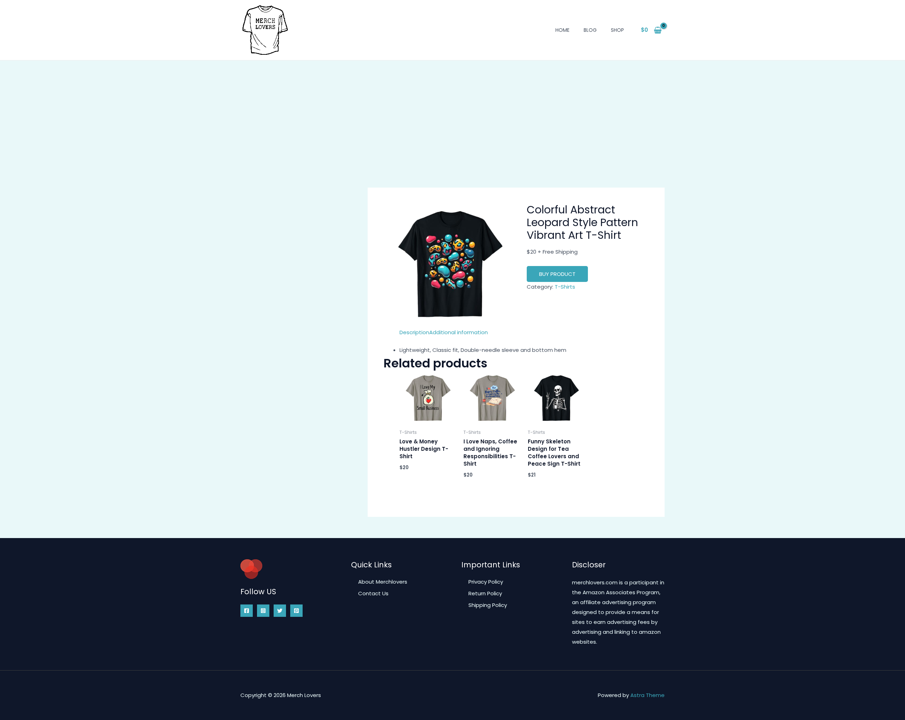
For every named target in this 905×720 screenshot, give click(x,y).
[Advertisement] (452, 113)
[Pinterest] (296, 610)
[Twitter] (280, 610)
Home (562, 30)
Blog (590, 30)
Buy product (557, 274)
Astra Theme (647, 695)
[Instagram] (263, 610)
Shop (617, 30)
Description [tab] (414, 332)
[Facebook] (246, 610)
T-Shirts (565, 286)
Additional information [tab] (458, 332)
